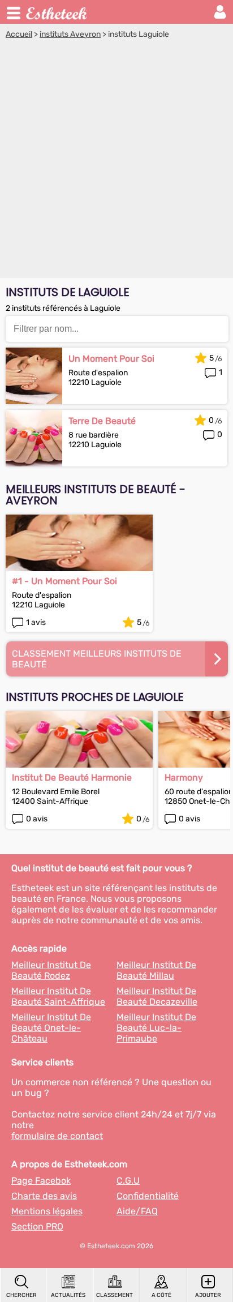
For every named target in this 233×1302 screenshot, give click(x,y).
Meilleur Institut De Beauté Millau (156, 970)
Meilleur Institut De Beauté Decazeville (156, 996)
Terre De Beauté (102, 421)
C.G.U (128, 1180)
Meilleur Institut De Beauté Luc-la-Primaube (156, 1028)
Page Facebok (41, 1180)
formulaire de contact (57, 1135)
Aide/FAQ (137, 1211)
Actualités (68, 1295)
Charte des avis (44, 1195)
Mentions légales (47, 1211)
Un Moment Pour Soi (111, 358)
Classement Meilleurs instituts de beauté (97, 659)
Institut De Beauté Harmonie (72, 777)
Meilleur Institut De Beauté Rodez (51, 970)
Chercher (21, 1295)
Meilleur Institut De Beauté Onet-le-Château (51, 1028)
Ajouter (208, 1295)
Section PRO (37, 1226)
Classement (114, 1295)
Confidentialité (147, 1195)
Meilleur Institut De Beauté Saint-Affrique (58, 996)
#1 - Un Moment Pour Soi (64, 581)
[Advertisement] (116, 161)
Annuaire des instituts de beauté (57, 11)
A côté (161, 1295)
